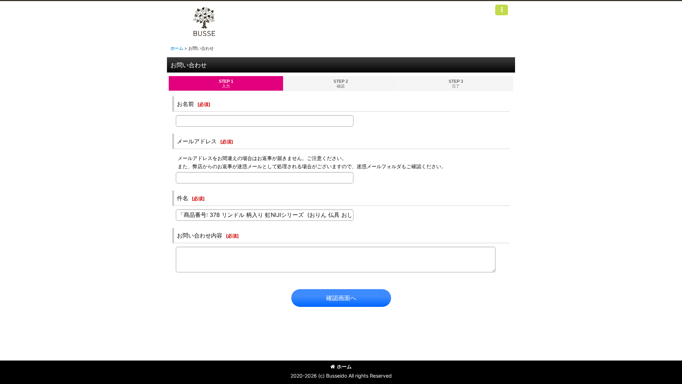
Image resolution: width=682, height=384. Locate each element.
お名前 (185, 103)
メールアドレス (197, 141)
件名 (182, 198)
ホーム (344, 366)
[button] (501, 10)
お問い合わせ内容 (199, 235)
